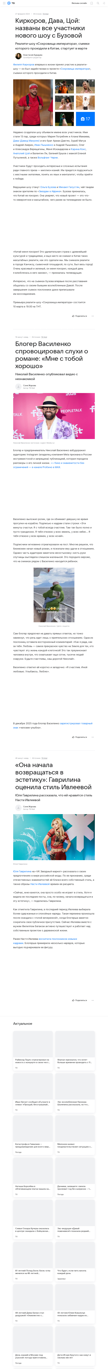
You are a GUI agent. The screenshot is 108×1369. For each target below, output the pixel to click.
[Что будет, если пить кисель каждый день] (75, 1261)
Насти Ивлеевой (40, 884)
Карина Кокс (78, 149)
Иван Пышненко (43, 145)
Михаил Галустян (69, 187)
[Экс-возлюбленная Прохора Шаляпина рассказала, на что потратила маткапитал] (75, 1093)
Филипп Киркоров (23, 64)
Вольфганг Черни (48, 157)
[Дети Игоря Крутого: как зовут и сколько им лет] (75, 1346)
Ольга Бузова (48, 187)
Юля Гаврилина (22, 871)
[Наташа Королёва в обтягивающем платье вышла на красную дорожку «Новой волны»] (33, 1177)
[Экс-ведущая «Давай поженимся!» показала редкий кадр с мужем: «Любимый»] (75, 1219)
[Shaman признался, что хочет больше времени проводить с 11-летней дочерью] (75, 1051)
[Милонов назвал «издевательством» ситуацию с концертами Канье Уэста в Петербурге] (75, 1135)
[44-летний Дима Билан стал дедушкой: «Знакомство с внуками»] (33, 1304)
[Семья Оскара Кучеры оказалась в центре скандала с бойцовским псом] (33, 1219)
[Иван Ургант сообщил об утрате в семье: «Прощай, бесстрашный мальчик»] (33, 1093)
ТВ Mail (45, 14)
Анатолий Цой (21, 153)
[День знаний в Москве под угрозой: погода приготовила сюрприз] (33, 1346)
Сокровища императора (75, 68)
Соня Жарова (29, 385)
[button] (33, 102)
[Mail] (9, 3)
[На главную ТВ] (13, 3)
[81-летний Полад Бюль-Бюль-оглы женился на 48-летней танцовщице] (33, 1261)
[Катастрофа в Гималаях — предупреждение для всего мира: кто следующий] (33, 1135)
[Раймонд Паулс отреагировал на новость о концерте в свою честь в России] (33, 1051)
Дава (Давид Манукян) (26, 140)
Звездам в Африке (49, 191)
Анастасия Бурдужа (32, 55)
